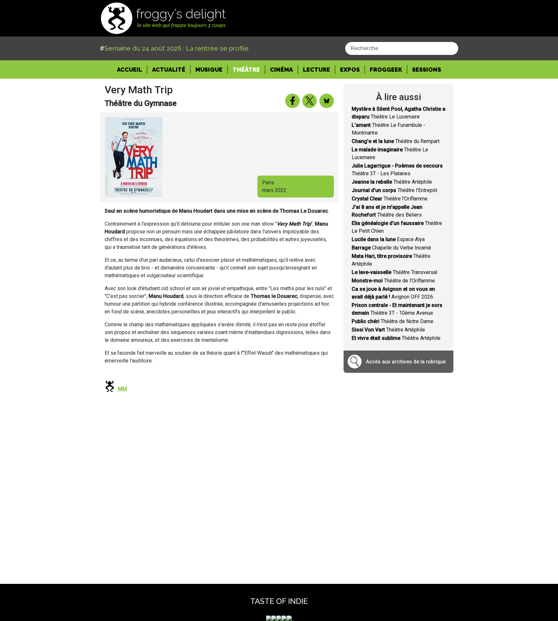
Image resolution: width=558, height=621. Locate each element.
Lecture (316, 69)
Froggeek (386, 69)
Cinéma (281, 69)
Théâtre (246, 69)
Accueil (132, 69)
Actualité (168, 69)
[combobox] (401, 48)
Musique (208, 69)
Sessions (426, 69)
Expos (350, 69)
